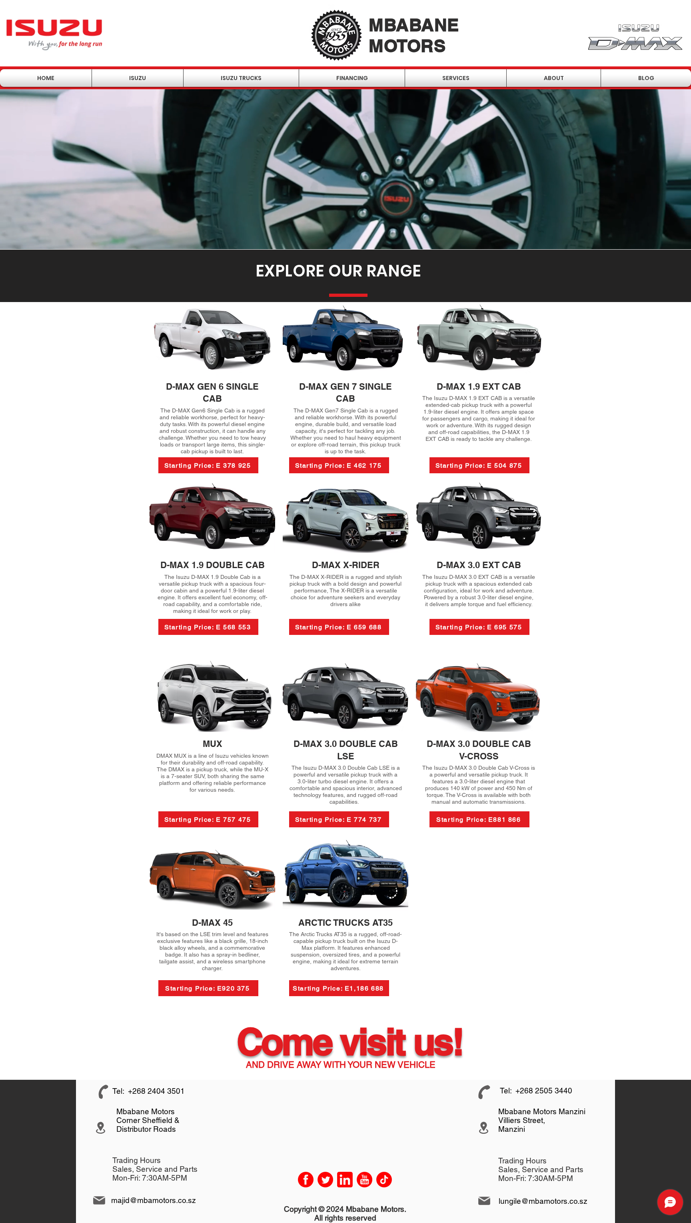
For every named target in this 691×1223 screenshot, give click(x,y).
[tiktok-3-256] (384, 1179)
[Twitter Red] (325, 1179)
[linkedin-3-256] (345, 1179)
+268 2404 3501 (156, 1091)
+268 (525, 1090)
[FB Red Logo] (306, 1179)
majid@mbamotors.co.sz (153, 1200)
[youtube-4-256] (364, 1179)
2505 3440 (553, 1090)
